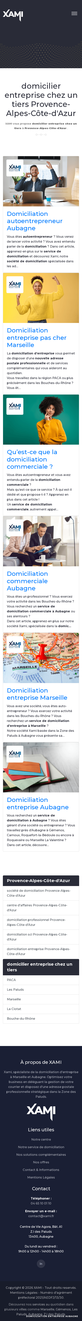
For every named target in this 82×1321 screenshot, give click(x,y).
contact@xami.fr (41, 1216)
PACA (11, 980)
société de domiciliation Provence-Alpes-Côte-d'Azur (39, 893)
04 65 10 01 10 (41, 1203)
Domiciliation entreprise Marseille (37, 694)
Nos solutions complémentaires (41, 1154)
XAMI (38, 1288)
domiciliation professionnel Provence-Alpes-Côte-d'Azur (36, 922)
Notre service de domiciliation (41, 1147)
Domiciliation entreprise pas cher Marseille (37, 338)
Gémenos (63, 1309)
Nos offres (41, 1162)
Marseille (14, 999)
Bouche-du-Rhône (21, 1018)
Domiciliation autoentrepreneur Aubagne (35, 221)
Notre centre (41, 1139)
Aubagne (35, 1314)
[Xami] (41, 1112)
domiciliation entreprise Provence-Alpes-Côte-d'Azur (38, 951)
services (38, 1304)
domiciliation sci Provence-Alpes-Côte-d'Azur (37, 937)
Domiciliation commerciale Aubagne (27, 581)
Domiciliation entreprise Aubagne (38, 803)
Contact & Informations (41, 1170)
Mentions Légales (41, 1177)
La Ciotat (14, 1009)
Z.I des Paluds (54, 1314)
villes (23, 1309)
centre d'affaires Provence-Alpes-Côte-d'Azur (37, 907)
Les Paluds (15, 989)
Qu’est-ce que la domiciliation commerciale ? (32, 459)
